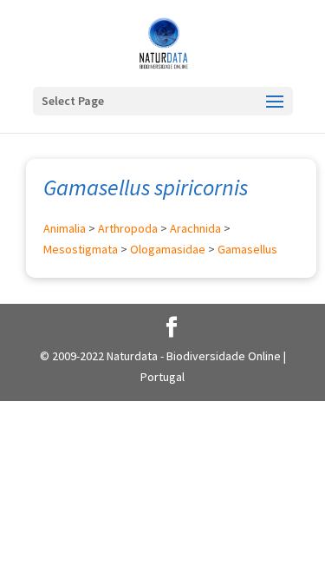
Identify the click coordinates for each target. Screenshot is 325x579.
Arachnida (195, 228)
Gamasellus (247, 249)
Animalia (64, 228)
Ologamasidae (167, 249)
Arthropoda (128, 228)
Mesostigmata (80, 249)
